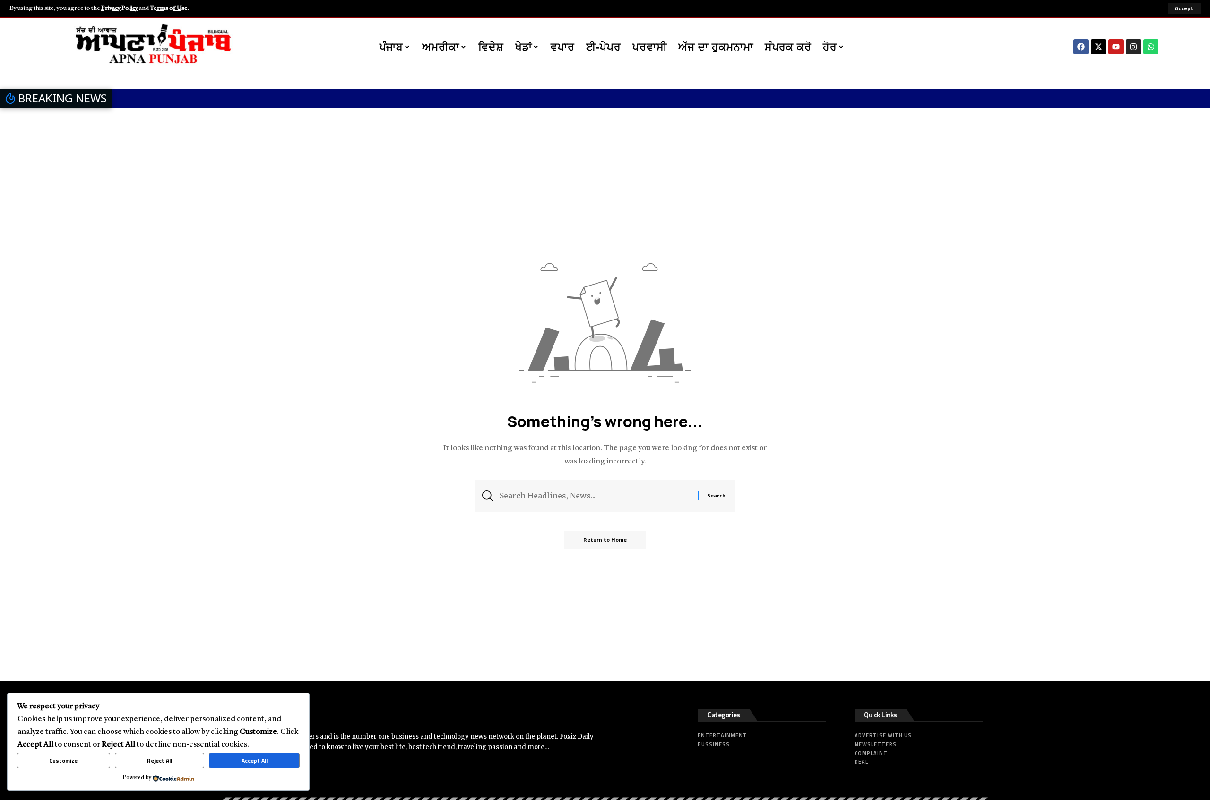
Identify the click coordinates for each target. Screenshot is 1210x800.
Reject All (159, 760)
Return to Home (605, 539)
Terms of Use (169, 8)
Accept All (255, 760)
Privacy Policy (119, 8)
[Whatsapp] (1150, 46)
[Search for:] (595, 496)
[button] (1184, 8)
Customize (63, 760)
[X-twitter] (1098, 46)
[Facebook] (1081, 46)
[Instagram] (1133, 46)
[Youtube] (1116, 46)
